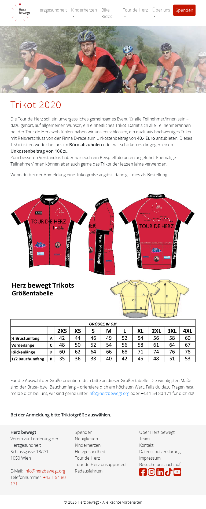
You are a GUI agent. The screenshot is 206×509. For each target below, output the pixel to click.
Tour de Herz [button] (135, 10)
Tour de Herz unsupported (100, 464)
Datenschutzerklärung (160, 452)
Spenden (184, 10)
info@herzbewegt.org (109, 393)
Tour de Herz (87, 458)
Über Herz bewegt (157, 432)
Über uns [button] (161, 10)
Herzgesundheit (51, 10)
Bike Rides (106, 13)
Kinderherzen (88, 445)
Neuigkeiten (86, 439)
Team (144, 439)
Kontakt (146, 445)
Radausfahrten (88, 471)
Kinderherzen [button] (84, 10)
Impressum (150, 458)
